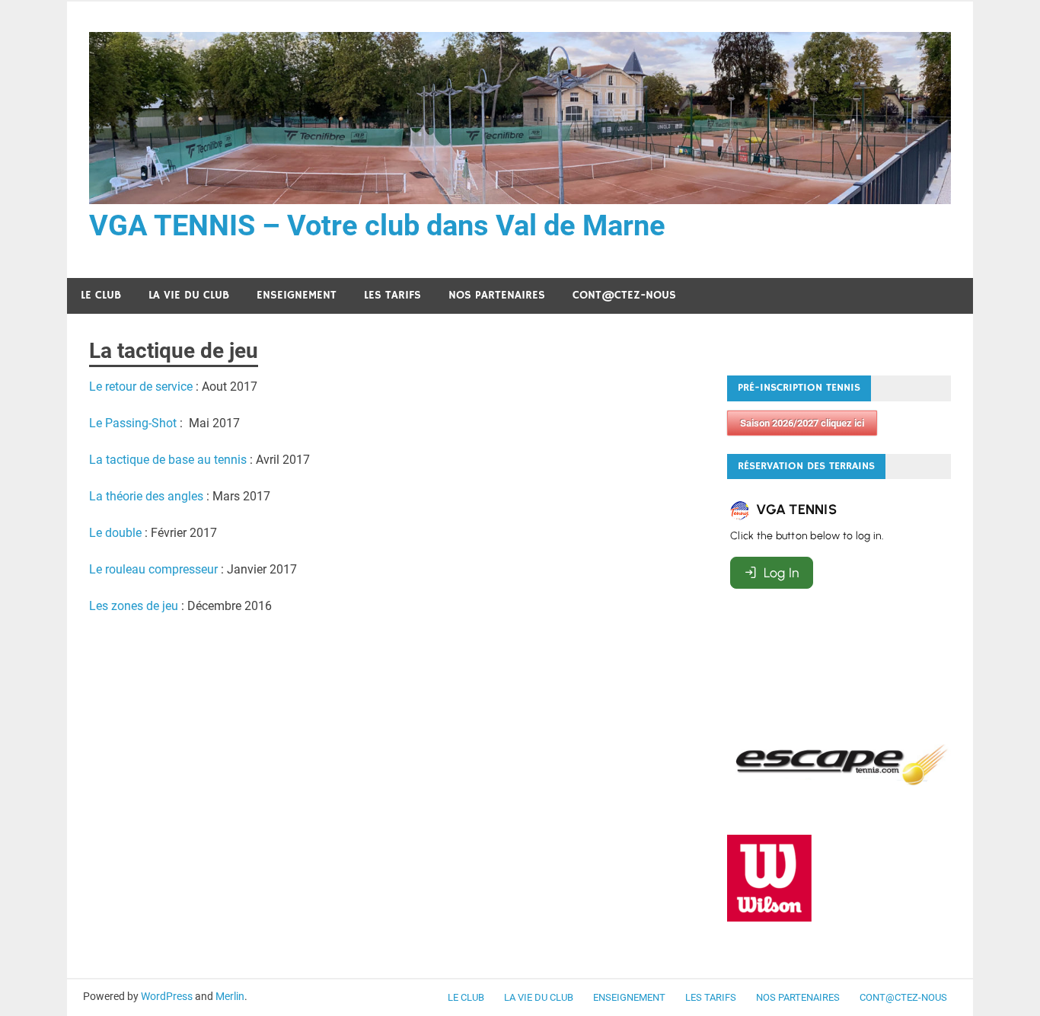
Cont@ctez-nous (624, 295)
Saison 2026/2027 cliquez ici (802, 423)
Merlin (229, 996)
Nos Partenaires (496, 295)
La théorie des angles (146, 496)
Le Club (101, 295)
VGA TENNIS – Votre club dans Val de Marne (377, 225)
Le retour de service (141, 386)
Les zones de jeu (133, 606)
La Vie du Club (188, 295)
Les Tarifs (392, 295)
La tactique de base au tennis (168, 459)
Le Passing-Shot (133, 423)
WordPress (167, 996)
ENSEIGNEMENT (297, 295)
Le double (115, 533)
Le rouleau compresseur (155, 569)
